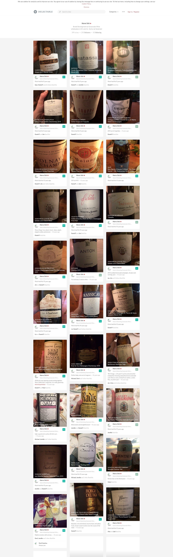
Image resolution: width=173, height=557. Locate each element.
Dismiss (86, 7)
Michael (37, 439)
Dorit (36, 538)
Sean (36, 85)
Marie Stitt (43, 76)
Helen (109, 482)
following (98, 32)
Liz (35, 334)
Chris (111, 383)
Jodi (114, 531)
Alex (109, 531)
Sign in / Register (133, 12)
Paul (44, 388)
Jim (43, 134)
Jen (109, 278)
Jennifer (42, 439)
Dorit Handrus (43, 543)
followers (87, 32)
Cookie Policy (86, 4)
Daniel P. (40, 85)
